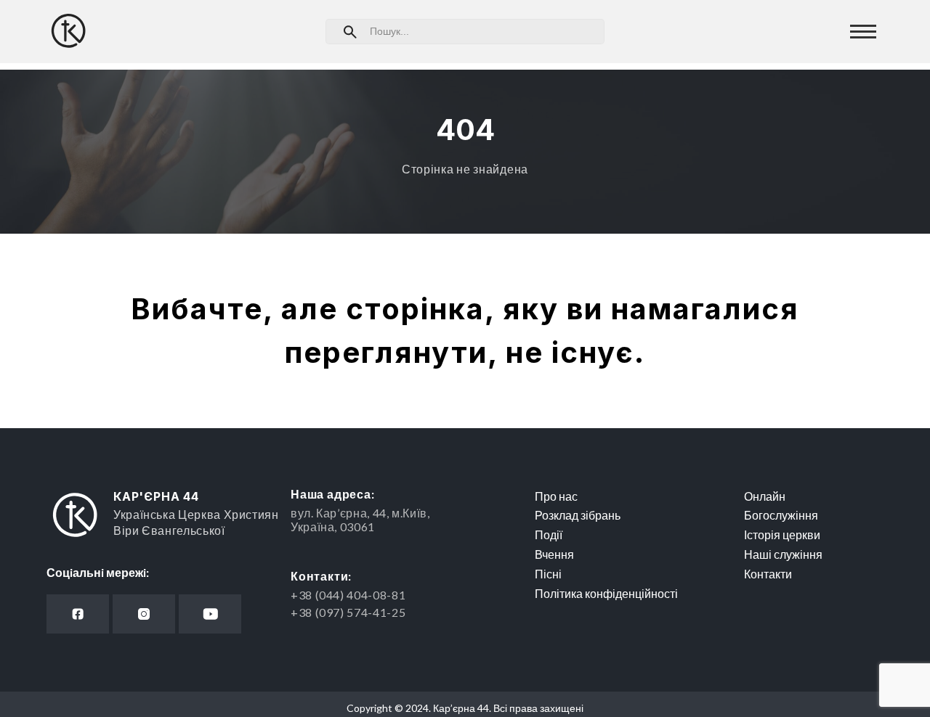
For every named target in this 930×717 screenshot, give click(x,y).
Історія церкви (782, 534)
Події (548, 534)
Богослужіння (781, 515)
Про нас (556, 496)
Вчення (554, 554)
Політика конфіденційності (606, 593)
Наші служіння (783, 554)
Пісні (548, 574)
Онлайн (764, 496)
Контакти (768, 574)
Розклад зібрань (577, 515)
